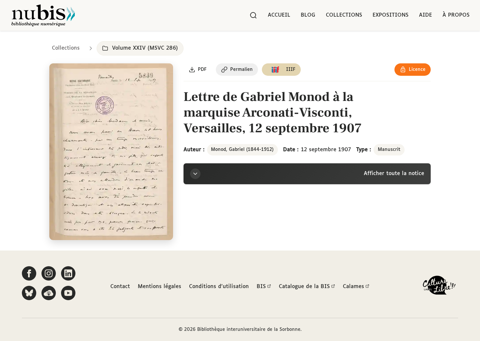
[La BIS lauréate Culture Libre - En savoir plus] (439, 286)
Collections (344, 15)
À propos (456, 15)
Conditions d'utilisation (219, 286)
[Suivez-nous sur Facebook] (29, 273)
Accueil (279, 15)
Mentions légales (159, 286)
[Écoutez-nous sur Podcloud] (48, 293)
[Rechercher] (253, 15)
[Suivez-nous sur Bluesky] (29, 293)
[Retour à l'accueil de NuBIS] (43, 15)
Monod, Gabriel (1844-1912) (242, 149)
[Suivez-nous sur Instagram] (48, 273)
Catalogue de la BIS (304, 286)
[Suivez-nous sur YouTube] (68, 293)
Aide (425, 15)
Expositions (390, 15)
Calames (353, 286)
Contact (120, 286)
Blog (308, 15)
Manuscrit (389, 149)
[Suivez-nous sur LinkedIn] (68, 273)
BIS (261, 286)
